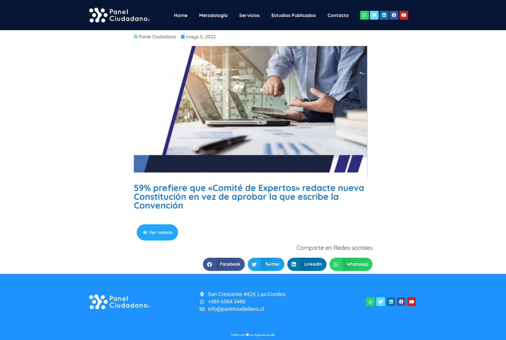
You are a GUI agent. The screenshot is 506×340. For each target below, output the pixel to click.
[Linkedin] (384, 15)
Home (180, 15)
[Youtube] (403, 15)
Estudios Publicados (293, 15)
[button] (224, 264)
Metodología (213, 15)
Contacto (338, 15)
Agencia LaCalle (264, 334)
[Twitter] (374, 15)
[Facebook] (393, 15)
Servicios (249, 15)
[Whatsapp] (364, 15)
